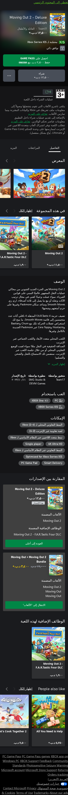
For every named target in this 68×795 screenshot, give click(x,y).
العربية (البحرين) (58, 779)
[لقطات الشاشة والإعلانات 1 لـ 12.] (39, 183)
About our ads (58, 793)
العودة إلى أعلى (34, 543)
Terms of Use (24, 793)
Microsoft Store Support (41, 770)
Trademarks (41, 793)
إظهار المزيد (58, 364)
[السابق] (14, 160)
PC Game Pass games (36, 756)
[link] (48, 242)
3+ (49, 92)
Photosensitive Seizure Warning (47, 765)
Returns (63, 770)
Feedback (45, 761)
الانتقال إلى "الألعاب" (34, 605)
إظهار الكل (25, 210)
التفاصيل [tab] (54, 148)
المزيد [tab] (13, 148)
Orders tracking (58, 774)
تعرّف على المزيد (37, 114)
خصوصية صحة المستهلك (52, 788)
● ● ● (9, 75)
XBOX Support (29, 761)
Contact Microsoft (14, 788)
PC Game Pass (11, 756)
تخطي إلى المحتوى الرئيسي (51, 2)
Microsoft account (13, 770)
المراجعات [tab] (34, 148)
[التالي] (7, 160)
